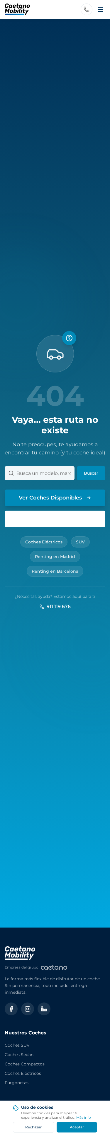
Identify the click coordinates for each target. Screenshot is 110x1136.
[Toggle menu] (100, 9)
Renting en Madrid (55, 556)
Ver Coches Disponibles (50, 498)
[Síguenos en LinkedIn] (44, 1008)
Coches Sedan (19, 1054)
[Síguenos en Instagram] (27, 1008)
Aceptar (77, 1127)
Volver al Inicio (59, 519)
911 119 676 (59, 606)
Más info (83, 1117)
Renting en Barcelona (55, 571)
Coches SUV (17, 1045)
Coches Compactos (25, 1064)
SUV (80, 542)
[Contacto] (86, 9)
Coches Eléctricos (43, 542)
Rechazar (33, 1127)
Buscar (91, 473)
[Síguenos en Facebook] (11, 1008)
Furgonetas (16, 1082)
